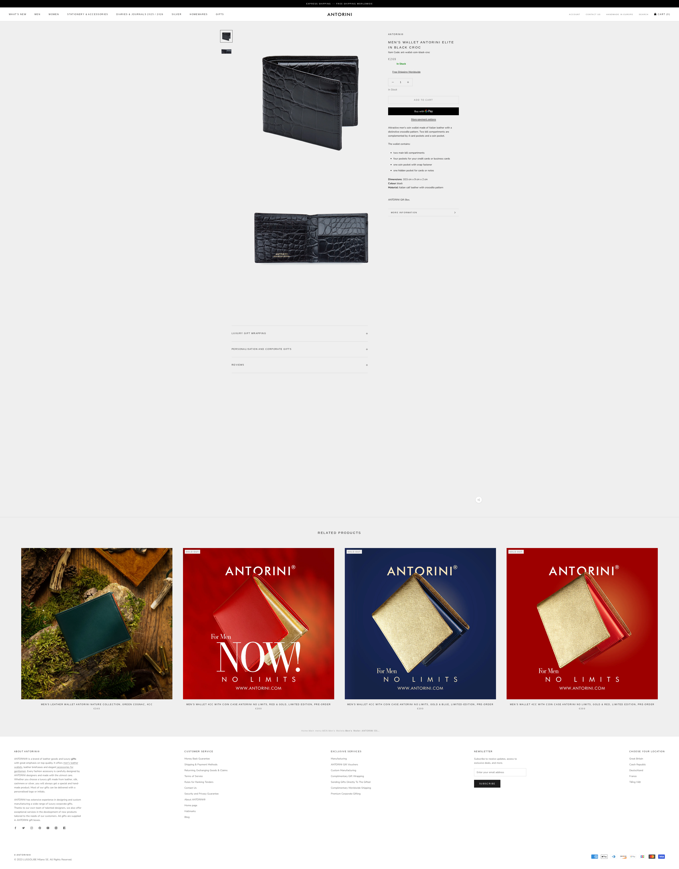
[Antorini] (339, 14)
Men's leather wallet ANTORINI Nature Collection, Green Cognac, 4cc (97, 704)
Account (574, 15)
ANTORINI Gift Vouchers (344, 764)
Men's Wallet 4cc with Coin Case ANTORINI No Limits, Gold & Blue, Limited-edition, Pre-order (420, 704)
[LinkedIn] (56, 828)
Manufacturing (339, 758)
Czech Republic (637, 764)
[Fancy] (64, 828)
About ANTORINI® (194, 799)
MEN (37, 14)
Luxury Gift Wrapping (249, 333)
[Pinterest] (40, 828)
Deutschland (636, 770)
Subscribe (487, 783)
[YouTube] (48, 828)
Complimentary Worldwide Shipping (351, 788)
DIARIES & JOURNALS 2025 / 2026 (140, 14)
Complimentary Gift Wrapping (347, 776)
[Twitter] (23, 828)
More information (404, 212)
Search (643, 15)
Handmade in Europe (619, 15)
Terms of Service (193, 776)
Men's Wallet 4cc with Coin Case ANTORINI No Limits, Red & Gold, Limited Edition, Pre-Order (258, 704)
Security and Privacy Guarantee (201, 793)
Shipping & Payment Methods (200, 764)
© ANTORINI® (22, 855)
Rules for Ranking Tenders (198, 782)
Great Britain (636, 758)
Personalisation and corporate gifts (262, 349)
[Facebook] (15, 828)
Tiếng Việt (635, 782)
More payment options (423, 119)
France (633, 776)
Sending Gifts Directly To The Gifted (350, 782)
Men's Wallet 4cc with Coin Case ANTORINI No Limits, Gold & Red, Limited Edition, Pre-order (582, 704)
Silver (177, 14)
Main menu (315, 730)
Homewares (199, 14)
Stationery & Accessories (87, 14)
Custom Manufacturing (343, 770)
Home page (190, 805)
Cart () (664, 14)
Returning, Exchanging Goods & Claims (206, 770)
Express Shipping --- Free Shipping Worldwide (339, 4)
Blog (187, 817)
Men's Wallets (336, 730)
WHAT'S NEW (17, 14)
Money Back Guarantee (197, 758)
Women (54, 14)
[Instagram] (31, 828)
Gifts (220, 14)
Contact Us (593, 15)
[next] (668, 625)
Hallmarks (190, 811)
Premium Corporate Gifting (346, 793)
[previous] (11, 625)
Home (304, 730)
